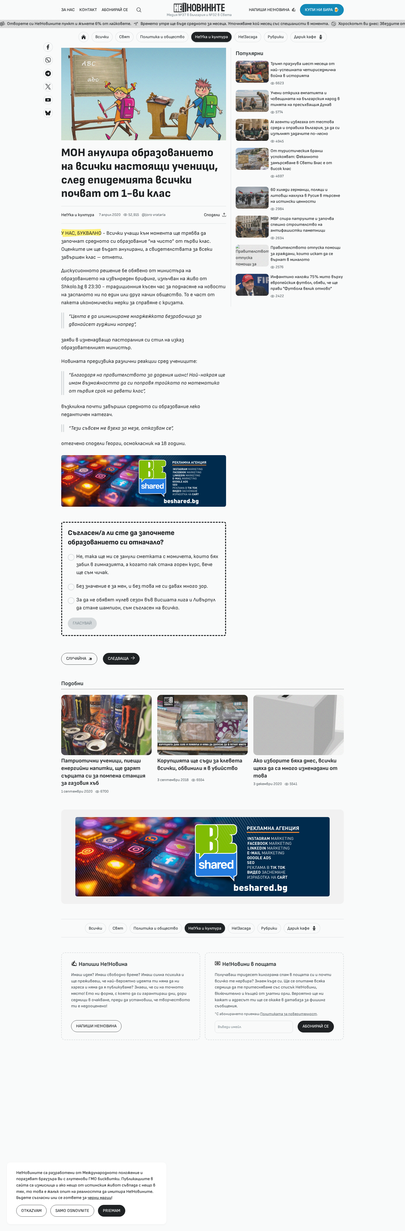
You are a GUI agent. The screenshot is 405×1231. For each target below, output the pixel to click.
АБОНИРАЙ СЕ (316, 1026)
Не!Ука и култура (211, 36)
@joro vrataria (154, 215)
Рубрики (276, 36)
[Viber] (48, 60)
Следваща (118, 658)
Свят (124, 36)
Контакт (88, 9)
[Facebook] (48, 47)
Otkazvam (31, 1210)
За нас (68, 9)
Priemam (111, 1210)
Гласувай (82, 623)
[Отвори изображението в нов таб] (143, 94)
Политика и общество (162, 36)
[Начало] (83, 37)
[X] (48, 86)
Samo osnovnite (72, 1210)
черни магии (99, 1197)
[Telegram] (48, 73)
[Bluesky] (48, 113)
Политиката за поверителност (288, 1014)
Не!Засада (247, 36)
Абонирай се (115, 9)
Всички (102, 36)
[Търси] (137, 10)
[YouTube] (48, 100)
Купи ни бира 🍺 (322, 9)
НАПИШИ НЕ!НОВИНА (96, 1026)
